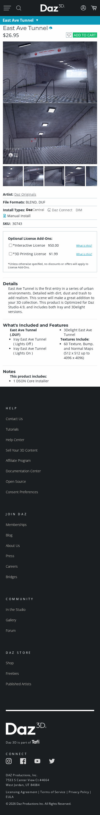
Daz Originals (25, 194)
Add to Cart (85, 35)
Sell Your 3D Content (22, 450)
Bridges (11, 576)
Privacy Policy (79, 792)
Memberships (16, 524)
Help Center (15, 439)
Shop (10, 663)
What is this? (84, 245)
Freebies (12, 673)
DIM (79, 210)
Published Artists (18, 684)
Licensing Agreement (21, 792)
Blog (9, 535)
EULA (10, 797)
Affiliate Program (18, 460)
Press (10, 555)
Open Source (16, 481)
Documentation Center (23, 471)
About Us (13, 545)
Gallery (11, 620)
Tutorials (12, 429)
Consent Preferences (22, 492)
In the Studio (15, 609)
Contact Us (14, 418)
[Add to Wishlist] (69, 35)
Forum (11, 630)
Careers (12, 566)
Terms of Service (53, 792)
